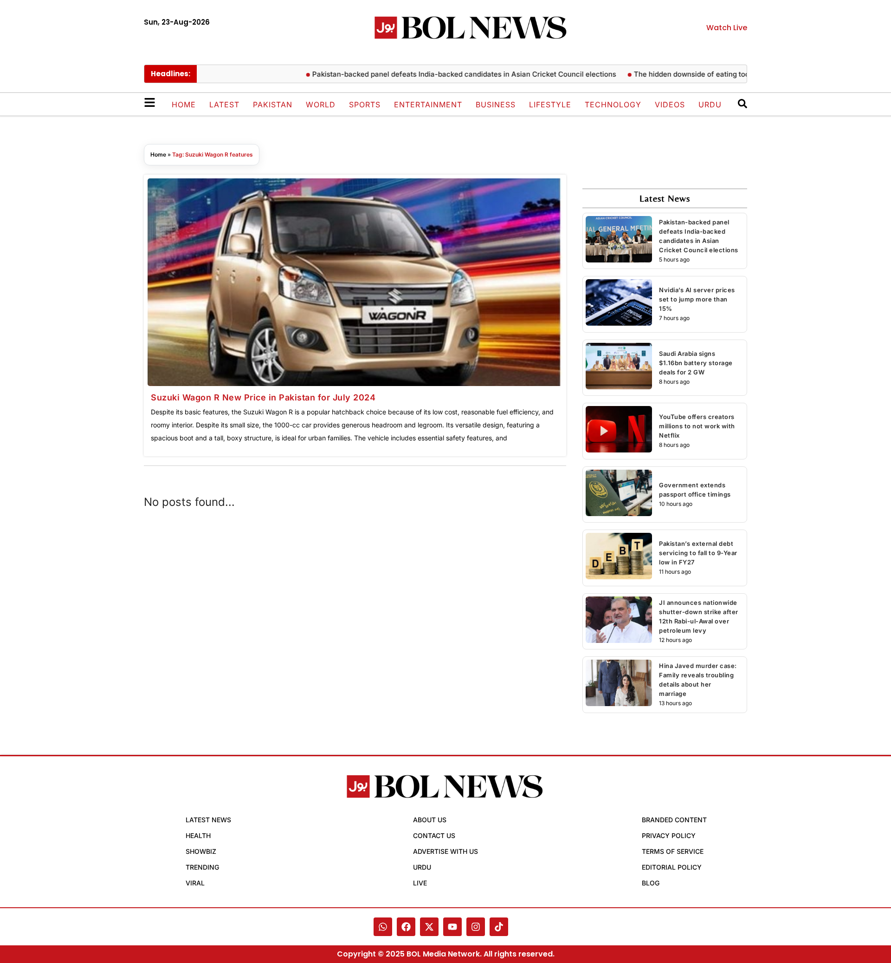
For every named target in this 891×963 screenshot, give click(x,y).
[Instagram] (475, 926)
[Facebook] (406, 926)
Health (198, 835)
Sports (365, 104)
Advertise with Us (445, 851)
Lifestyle (550, 104)
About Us (429, 820)
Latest (224, 104)
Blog (650, 883)
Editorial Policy (672, 867)
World (321, 104)
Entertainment (428, 104)
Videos (670, 104)
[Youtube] (452, 926)
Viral (195, 883)
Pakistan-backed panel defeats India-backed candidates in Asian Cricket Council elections (445, 74)
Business (496, 104)
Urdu (710, 104)
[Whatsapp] (383, 926)
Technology (613, 104)
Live (420, 883)
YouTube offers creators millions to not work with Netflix (697, 426)
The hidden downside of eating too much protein (695, 74)
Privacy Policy (669, 835)
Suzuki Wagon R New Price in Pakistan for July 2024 (263, 397)
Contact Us (434, 835)
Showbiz (201, 851)
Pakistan (272, 104)
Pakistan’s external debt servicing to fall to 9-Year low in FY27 (698, 553)
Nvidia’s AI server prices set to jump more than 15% (697, 299)
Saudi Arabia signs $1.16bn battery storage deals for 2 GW (696, 363)
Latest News (208, 820)
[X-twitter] (429, 926)
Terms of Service (673, 851)
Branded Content (674, 820)
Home (184, 104)
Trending (202, 867)
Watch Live (726, 27)
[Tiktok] (499, 926)
